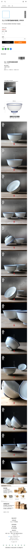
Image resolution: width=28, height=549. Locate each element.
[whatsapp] (8, 49)
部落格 (16, 521)
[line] (3, 49)
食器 (9, 5)
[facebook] (6, 49)
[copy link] (11, 49)
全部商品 (4, 5)
